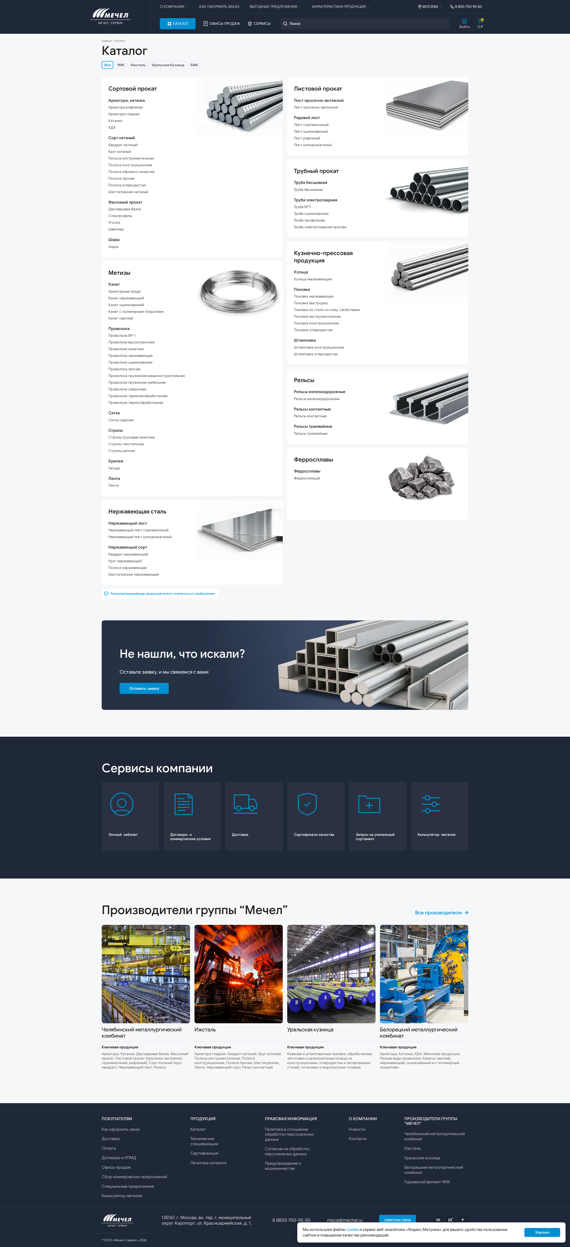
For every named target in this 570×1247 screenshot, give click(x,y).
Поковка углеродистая (313, 330)
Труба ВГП (302, 207)
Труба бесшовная (308, 189)
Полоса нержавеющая (127, 568)
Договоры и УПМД (119, 1157)
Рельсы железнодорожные (317, 399)
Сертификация (204, 1153)
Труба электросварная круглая (320, 227)
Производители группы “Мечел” (430, 1121)
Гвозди (114, 468)
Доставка (111, 1138)
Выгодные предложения (273, 6)
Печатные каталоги (208, 1162)
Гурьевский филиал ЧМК (427, 1181)
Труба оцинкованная (311, 213)
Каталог (181, 23)
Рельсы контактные (310, 416)
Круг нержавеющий (125, 561)
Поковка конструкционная (316, 323)
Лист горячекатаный (311, 125)
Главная (107, 41)
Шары (113, 247)
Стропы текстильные (126, 444)
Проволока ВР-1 (122, 335)
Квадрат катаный (122, 145)
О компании (172, 6)
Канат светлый (120, 318)
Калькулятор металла (122, 1195)
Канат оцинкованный (126, 305)
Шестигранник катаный (128, 192)
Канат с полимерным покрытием (136, 311)
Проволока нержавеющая (130, 355)
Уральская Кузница (168, 65)
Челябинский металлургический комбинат (434, 1136)
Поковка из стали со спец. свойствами (327, 310)
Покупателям (117, 1118)
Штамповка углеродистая (316, 354)
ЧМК (121, 65)
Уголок (114, 222)
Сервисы (262, 23)
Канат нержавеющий (126, 298)
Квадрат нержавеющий (128, 554)
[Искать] (285, 23)
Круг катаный (119, 151)
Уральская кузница (422, 1157)
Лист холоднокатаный (313, 145)
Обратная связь (397, 1220)
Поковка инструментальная (317, 316)
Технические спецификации (204, 1141)
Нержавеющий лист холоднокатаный (140, 537)
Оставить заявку (144, 688)
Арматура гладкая (123, 114)
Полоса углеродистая (127, 185)
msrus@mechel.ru (345, 1220)
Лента (113, 485)
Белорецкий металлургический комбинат (433, 1170)
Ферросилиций (307, 478)
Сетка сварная (120, 420)
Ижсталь (138, 65)
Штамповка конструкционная (319, 347)
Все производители (438, 913)
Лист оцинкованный (311, 131)
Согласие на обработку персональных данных (287, 1151)
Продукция (202, 1118)
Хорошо (542, 1232)
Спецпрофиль (120, 216)
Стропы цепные (121, 451)
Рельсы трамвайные (310, 433)
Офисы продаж (224, 23)
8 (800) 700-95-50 (291, 1220)
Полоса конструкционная (130, 165)
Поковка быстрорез (311, 303)
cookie (352, 1229)
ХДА (112, 127)
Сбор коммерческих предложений (134, 1176)
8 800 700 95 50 (468, 6)
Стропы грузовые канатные (131, 437)
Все (107, 65)
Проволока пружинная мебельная (137, 382)
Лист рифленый (307, 138)
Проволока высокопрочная (131, 342)
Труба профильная (309, 220)
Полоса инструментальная (131, 158)
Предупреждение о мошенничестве (283, 1166)
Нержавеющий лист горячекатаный (138, 530)
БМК (194, 65)
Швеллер (116, 229)
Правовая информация (291, 1118)
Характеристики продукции (339, 6)
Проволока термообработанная (135, 402)
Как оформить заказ (219, 6)
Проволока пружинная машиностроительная (146, 376)
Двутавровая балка (124, 209)
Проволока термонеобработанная (137, 396)
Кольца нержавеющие (313, 279)
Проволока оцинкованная (130, 362)
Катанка (115, 121)
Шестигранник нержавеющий (133, 574)
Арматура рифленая (125, 107)
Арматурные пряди (124, 291)
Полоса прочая (121, 178)
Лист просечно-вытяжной (316, 107)
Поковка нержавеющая (314, 296)
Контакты (358, 1138)
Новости (357, 1129)
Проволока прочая (124, 369)
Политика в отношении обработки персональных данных (289, 1134)
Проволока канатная (126, 349)
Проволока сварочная (127, 389)
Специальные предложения (128, 1186)
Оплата (109, 1148)
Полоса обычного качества (131, 172)
